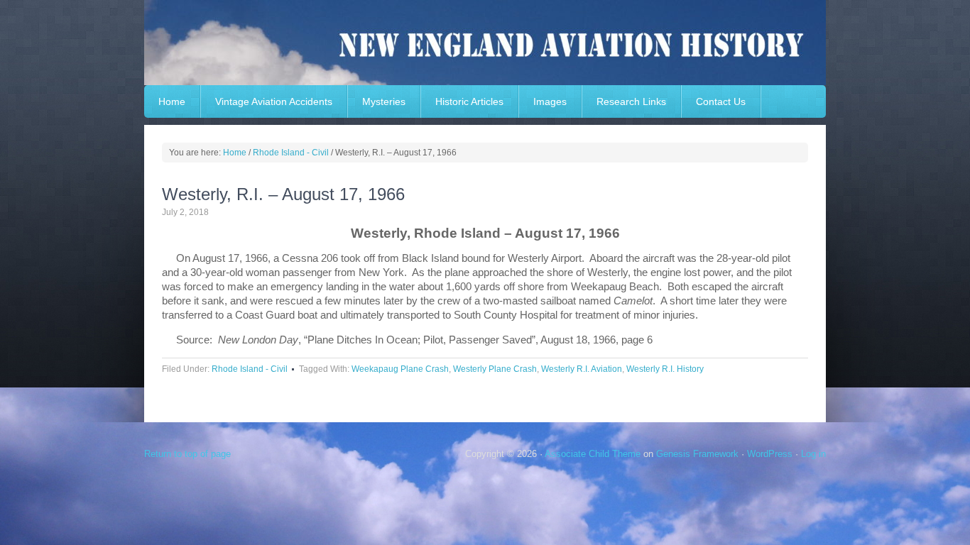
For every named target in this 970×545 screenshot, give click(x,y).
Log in (813, 453)
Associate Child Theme (593, 453)
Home (171, 101)
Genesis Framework (697, 453)
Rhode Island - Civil (250, 369)
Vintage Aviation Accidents (273, 101)
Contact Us (721, 101)
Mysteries (383, 101)
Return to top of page (187, 453)
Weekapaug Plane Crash (400, 369)
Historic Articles (469, 101)
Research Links (631, 101)
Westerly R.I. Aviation (581, 369)
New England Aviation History (485, 42)
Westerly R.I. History (665, 369)
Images (550, 101)
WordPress (769, 453)
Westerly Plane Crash (495, 369)
